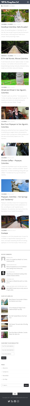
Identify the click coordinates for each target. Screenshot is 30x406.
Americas (4, 55)
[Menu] (28, 2)
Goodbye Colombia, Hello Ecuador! (14, 27)
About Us (5, 368)
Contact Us (5, 372)
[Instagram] (18, 401)
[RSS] (12, 401)
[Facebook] (15, 401)
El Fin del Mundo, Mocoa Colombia (14, 58)
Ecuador (10, 24)
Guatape (4, 233)
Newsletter (6, 375)
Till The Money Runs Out (10, 2)
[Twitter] (9, 401)
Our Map (5, 379)
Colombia (4, 24)
